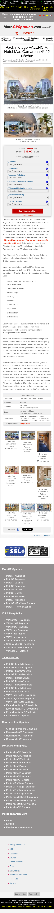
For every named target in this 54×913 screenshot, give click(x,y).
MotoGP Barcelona (15, 586)
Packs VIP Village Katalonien (20, 787)
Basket (28, 33)
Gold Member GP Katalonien (20, 644)
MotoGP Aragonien (15, 579)
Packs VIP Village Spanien (19, 783)
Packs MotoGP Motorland (18, 776)
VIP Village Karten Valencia (20, 702)
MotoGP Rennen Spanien (19, 607)
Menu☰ (5, 15)
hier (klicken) (25, 424)
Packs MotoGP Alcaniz (17, 766)
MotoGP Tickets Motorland (19, 688)
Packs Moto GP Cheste (17, 780)
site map (13, 883)
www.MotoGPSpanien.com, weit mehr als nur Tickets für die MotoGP (27, 906)
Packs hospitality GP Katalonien (22, 797)
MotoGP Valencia (14, 583)
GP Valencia (48, 38)
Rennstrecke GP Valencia (19, 739)
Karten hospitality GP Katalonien (22, 705)
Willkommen (4, 7)
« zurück (37, 536)
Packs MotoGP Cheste (17, 769)
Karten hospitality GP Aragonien (22, 709)
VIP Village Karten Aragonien (20, 698)
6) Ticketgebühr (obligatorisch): (19, 188)
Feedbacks (14, 879)
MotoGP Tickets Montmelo (19, 685)
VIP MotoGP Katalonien (18, 620)
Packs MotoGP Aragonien (19, 756)
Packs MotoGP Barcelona (19, 762)
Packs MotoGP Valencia (18, 759)
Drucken (46, 536)
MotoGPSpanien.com (14, 902)
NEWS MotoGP (28, 40)
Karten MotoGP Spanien (18, 715)
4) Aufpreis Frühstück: (16, 175)
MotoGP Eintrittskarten (35, 8)
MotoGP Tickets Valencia (18, 671)
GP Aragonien (18, 38)
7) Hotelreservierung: (15, 195)
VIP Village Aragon (15, 634)
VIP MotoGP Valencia (17, 627)
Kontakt (49, 40)
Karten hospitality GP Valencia (21, 712)
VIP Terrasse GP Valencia (19, 647)
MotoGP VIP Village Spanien (20, 603)
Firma (9, 820)
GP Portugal (6, 40)
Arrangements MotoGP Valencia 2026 (20, 61)
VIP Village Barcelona (17, 630)
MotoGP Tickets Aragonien (19, 667)
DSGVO (13, 858)
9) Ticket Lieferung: (15, 201)
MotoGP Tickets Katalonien (19, 664)
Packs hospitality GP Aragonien (21, 800)
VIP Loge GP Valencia (17, 651)
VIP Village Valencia (16, 637)
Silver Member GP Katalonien (20, 640)
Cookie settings (20, 894)
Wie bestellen (15, 870)
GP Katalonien (33, 38)
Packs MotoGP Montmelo (18, 773)
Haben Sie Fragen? (27, 215)
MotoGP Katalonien (15, 576)
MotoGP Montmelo (15, 596)
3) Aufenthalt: (12, 168)
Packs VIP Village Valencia (19, 793)
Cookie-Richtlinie (16, 862)
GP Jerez (5, 38)
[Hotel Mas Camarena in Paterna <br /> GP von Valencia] (11, 440)
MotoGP (19, 7)
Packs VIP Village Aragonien (20, 790)
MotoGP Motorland (15, 600)
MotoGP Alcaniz (14, 589)
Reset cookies (34, 894)
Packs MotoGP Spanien (18, 807)
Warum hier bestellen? (18, 875)
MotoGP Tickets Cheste (17, 681)
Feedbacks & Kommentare (19, 827)
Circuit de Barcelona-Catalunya (21, 729)
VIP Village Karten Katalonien (21, 695)
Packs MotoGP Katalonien (19, 752)
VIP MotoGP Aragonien (17, 623)
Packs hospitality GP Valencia (21, 804)
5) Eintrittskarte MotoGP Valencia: (20, 182)
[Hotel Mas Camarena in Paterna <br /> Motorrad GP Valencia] (27, 440)
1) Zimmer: (11, 162)
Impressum (14, 853)
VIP (12, 7)
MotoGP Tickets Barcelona (19, 674)
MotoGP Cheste (14, 593)
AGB (11, 849)
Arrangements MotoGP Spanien (47, 9)
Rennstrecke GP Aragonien (19, 736)
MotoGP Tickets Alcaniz (17, 678)
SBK (26, 7)
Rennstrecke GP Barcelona (19, 732)
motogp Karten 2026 (17, 845)
